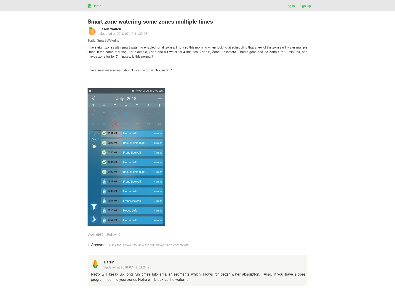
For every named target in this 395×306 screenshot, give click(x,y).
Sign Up (305, 5)
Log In (290, 5)
